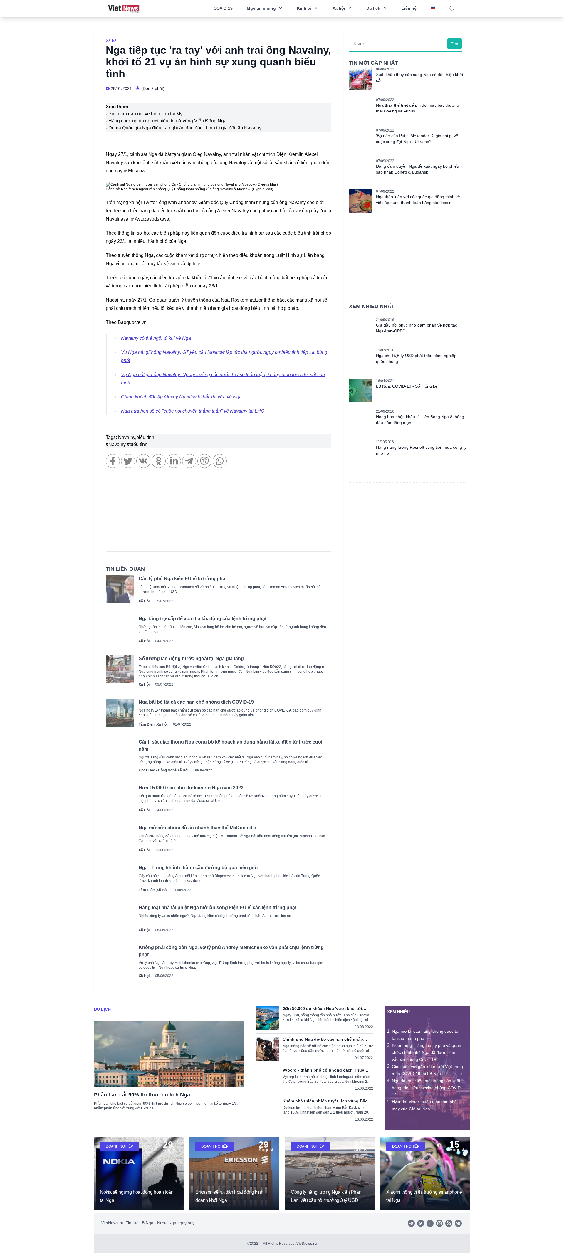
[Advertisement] (218, 512)
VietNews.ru (306, 1244)
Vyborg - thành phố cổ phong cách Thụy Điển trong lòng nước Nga (323, 1070)
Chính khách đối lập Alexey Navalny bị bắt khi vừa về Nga (181, 396)
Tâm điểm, (148, 724)
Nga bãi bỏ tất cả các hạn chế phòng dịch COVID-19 (196, 701)
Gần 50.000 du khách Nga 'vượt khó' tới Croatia (322, 1008)
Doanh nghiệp (119, 1146)
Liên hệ (409, 8)
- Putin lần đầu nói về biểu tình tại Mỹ (144, 113)
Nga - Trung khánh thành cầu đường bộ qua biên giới (198, 867)
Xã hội (112, 40)
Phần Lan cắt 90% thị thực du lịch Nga (142, 1095)
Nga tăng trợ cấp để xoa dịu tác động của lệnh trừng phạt (202, 618)
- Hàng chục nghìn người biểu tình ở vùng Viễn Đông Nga (166, 120)
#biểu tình (137, 444)
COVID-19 (223, 8)
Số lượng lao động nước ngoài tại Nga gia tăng (191, 658)
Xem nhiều (398, 1011)
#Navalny (116, 444)
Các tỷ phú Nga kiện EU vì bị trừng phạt (183, 578)
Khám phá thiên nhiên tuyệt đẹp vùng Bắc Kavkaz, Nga (325, 1101)
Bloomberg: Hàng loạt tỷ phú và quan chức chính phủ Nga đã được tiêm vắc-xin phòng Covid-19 (426, 1052)
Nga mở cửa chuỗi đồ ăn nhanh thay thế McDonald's (197, 827)
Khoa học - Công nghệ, (158, 770)
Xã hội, (144, 601)
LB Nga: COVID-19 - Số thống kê (406, 386)
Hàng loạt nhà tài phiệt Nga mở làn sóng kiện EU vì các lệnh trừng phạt (217, 907)
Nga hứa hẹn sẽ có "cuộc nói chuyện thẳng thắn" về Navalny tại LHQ (192, 410)
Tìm (454, 43)
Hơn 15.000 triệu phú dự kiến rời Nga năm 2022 (191, 787)
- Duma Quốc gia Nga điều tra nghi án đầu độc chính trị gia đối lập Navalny (183, 127)
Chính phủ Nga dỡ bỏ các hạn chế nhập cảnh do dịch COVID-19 (323, 1039)
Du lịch (102, 1009)
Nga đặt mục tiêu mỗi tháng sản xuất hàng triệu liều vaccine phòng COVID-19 (427, 1087)
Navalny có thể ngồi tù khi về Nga (156, 338)
